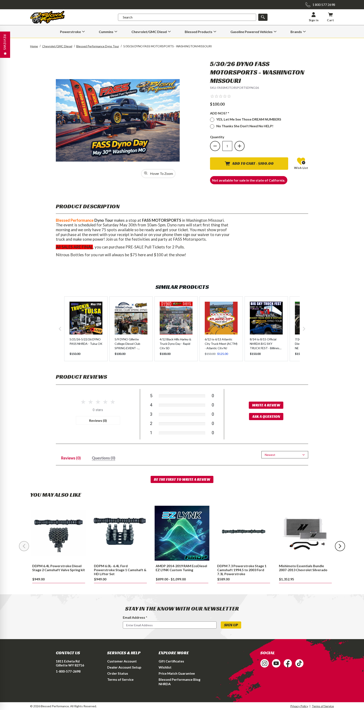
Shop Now (58, 533)
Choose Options (120, 533)
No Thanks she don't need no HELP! (244, 126)
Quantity (217, 137)
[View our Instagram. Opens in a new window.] (264, 663)
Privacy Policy (299, 706)
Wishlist (165, 667)
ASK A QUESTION (266, 416)
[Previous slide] (24, 546)
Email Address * (135, 617)
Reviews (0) (98, 420)
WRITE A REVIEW (266, 405)
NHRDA (165, 684)
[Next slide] (340, 546)
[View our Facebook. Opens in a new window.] (288, 663)
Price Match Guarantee (177, 673)
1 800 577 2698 (323, 5)
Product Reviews (81, 376)
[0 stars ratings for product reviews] (98, 402)
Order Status (117, 673)
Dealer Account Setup (124, 667)
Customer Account (122, 661)
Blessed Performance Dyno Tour (97, 46)
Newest (270, 455)
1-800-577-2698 (68, 671)
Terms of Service (120, 679)
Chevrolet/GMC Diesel (57, 46)
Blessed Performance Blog (179, 679)
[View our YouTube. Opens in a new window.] (276, 663)
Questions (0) (103, 458)
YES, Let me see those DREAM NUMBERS (248, 119)
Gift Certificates (171, 661)
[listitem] (86, 328)
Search (127, 17)
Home (34, 46)
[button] (221, 96)
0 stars (98, 410)
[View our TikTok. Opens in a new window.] (299, 663)
